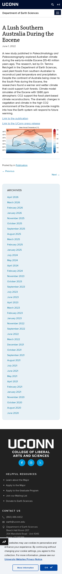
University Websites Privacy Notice (23, 559)
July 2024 (12, 255)
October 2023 (14, 281)
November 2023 (15, 276)
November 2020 (16, 397)
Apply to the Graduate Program (22, 490)
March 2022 (13, 339)
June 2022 (13, 334)
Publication (22, 165)
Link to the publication (15, 118)
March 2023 (13, 307)
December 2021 (15, 344)
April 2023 (12, 302)
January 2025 (14, 249)
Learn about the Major (17, 480)
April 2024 (12, 265)
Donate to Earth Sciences (19, 501)
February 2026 (15, 207)
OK (47, 567)
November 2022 (15, 323)
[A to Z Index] (58, 4)
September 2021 (15, 355)
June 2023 (13, 297)
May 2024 (12, 260)
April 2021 (12, 381)
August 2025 (14, 234)
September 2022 (16, 328)
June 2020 (13, 413)
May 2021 (12, 376)
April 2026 (12, 197)
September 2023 (16, 286)
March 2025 (13, 239)
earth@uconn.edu (15, 521)
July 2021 (12, 365)
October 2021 (14, 349)
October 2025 (14, 223)
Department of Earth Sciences (20, 13)
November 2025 (15, 218)
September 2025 (16, 228)
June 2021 (12, 370)
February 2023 (15, 313)
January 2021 (14, 391)
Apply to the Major (15, 485)
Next (56, 174)
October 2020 (14, 402)
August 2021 (13, 360)
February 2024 (15, 270)
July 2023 (12, 291)
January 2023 (14, 318)
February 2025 (15, 244)
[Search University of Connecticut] (52, 4)
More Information (25, 567)
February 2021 (14, 386)
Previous (8, 171)
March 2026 (13, 202)
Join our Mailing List (16, 495)
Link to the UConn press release (21, 123)
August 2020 (14, 407)
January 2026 (14, 213)
